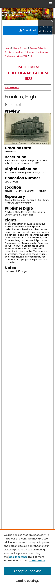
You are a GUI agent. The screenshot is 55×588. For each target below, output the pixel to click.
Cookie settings (18, 557)
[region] (27, 558)
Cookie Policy (37, 560)
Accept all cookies (28, 571)
